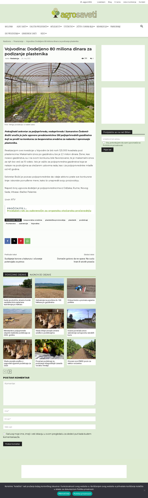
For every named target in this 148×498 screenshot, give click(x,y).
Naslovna (9, 26)
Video (43, 33)
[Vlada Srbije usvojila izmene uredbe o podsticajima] (49, 319)
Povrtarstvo (11, 224)
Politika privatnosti (82, 494)
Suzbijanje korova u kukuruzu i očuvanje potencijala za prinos (23, 260)
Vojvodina (35, 224)
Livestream (101, 2)
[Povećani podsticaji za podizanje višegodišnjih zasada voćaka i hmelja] (49, 349)
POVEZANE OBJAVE (15, 274)
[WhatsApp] (27, 241)
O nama (117, 2)
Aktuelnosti (55, 26)
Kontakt (142, 2)
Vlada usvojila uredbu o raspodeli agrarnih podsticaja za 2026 (17, 363)
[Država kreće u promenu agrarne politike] (81, 288)
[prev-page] (5, 371)
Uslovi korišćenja (129, 2)
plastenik (72, 220)
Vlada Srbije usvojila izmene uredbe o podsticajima (47, 332)
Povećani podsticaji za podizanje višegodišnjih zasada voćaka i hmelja (49, 363)
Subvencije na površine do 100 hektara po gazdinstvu (48, 301)
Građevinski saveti (29, 33)
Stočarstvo (68, 26)
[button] (141, 26)
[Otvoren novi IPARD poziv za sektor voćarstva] (81, 349)
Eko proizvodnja (11, 33)
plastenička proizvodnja (55, 220)
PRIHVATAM (64, 494)
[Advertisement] (123, 63)
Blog (110, 2)
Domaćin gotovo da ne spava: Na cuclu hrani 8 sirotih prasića (75, 260)
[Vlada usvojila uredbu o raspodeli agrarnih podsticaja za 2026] (17, 349)
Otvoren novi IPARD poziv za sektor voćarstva (79, 362)
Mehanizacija (102, 26)
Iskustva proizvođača (38, 26)
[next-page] (9, 371)
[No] (144, 490)
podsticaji (83, 220)
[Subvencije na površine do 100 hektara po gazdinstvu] (49, 288)
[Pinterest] (21, 241)
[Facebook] (7, 241)
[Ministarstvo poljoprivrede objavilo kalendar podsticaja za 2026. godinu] (17, 319)
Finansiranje (115, 26)
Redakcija (14, 58)
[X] (14, 241)
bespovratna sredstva (33, 220)
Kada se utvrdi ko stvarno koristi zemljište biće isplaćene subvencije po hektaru (17, 302)
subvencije (23, 224)
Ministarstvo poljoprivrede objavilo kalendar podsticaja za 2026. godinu (17, 333)
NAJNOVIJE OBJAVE (40, 274)
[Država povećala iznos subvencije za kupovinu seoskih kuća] (81, 319)
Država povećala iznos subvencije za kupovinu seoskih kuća (81, 333)
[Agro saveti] (74, 13)
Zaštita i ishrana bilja (84, 26)
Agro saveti (21, 26)
